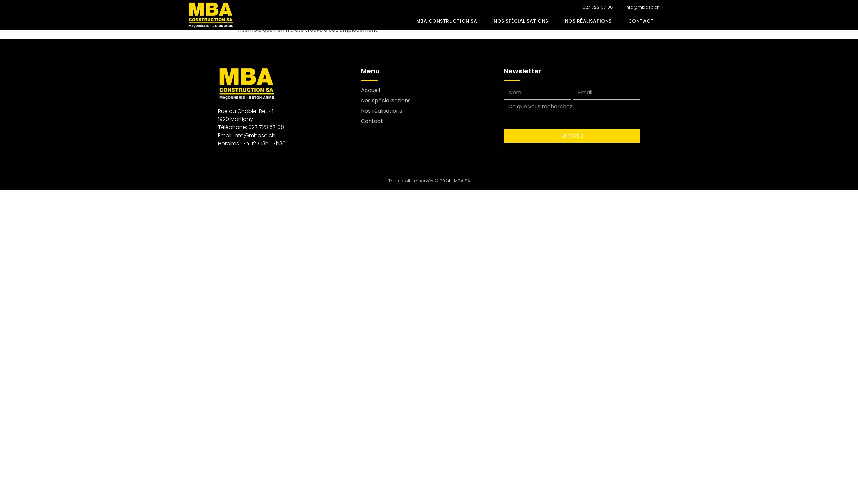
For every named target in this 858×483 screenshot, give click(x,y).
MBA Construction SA (446, 21)
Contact (641, 21)
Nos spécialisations (521, 21)
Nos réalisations (588, 21)
